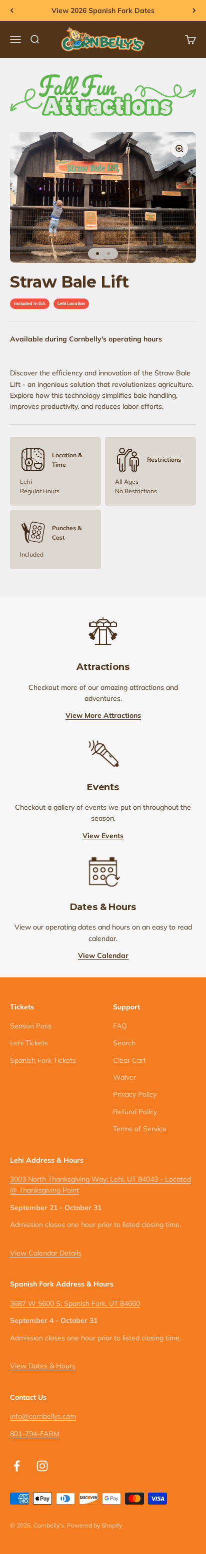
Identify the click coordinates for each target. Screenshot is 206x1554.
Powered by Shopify (94, 1525)
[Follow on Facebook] (17, 1466)
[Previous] (12, 10)
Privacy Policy (134, 1094)
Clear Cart (129, 1060)
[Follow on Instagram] (42, 1466)
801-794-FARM (35, 1433)
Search (124, 1042)
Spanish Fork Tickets (43, 1060)
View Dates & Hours (43, 1365)
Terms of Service (139, 1128)
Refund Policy (135, 1111)
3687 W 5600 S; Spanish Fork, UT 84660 (75, 1303)
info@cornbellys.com (43, 1416)
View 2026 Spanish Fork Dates (103, 10)
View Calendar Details (46, 1252)
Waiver (124, 1077)
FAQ (120, 1025)
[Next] (194, 10)
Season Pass (31, 1025)
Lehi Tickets (29, 1042)
